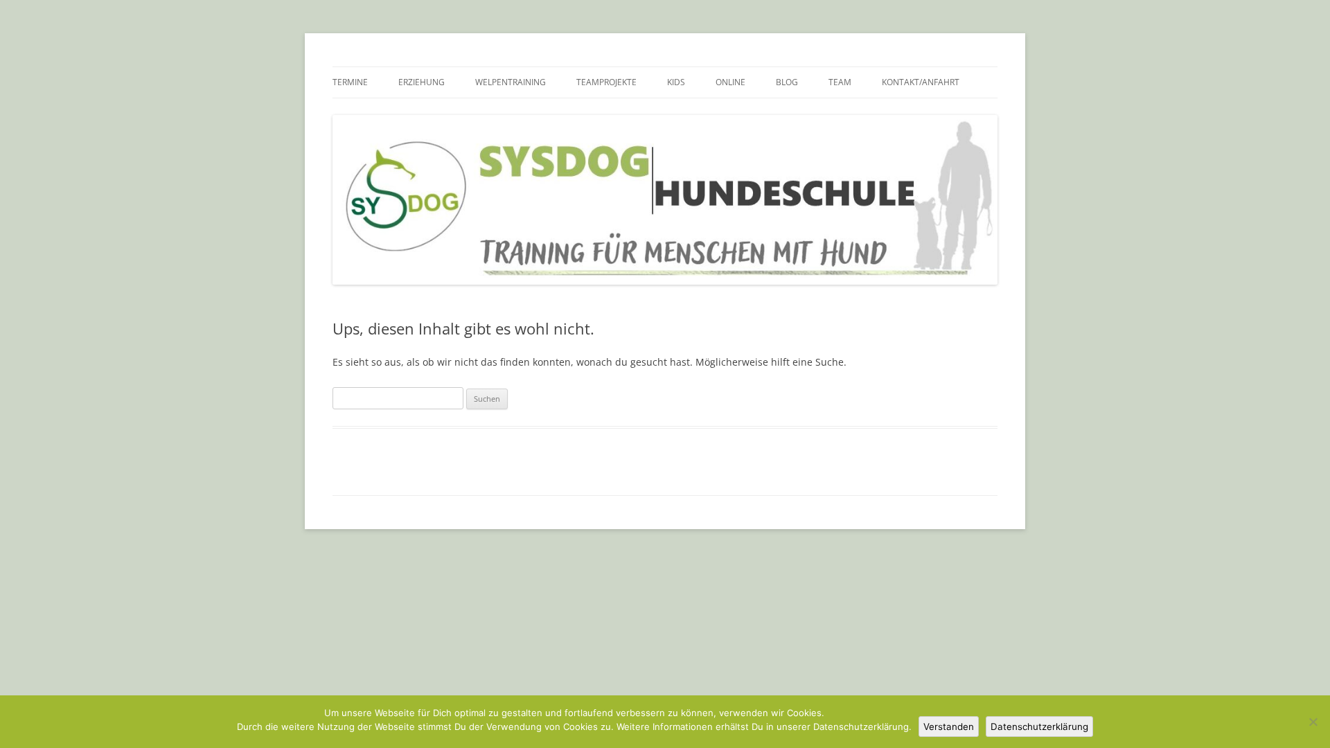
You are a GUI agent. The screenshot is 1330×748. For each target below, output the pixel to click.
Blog (787, 82)
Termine (350, 82)
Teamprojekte (606, 82)
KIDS (676, 82)
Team (839, 82)
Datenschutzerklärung (1039, 726)
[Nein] (1313, 722)
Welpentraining (510, 82)
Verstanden (948, 726)
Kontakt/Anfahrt (920, 82)
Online (730, 82)
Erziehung (421, 82)
